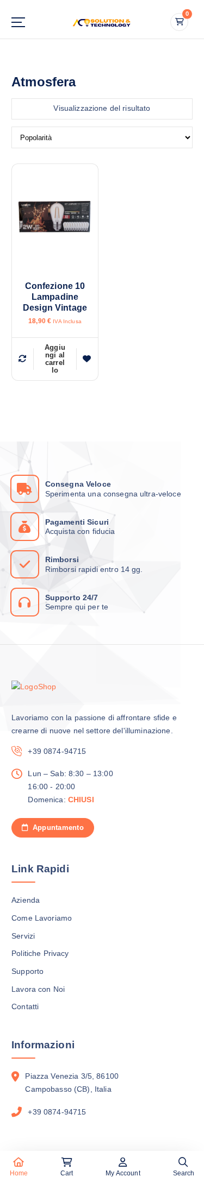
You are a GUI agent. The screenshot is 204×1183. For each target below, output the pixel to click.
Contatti (25, 1006)
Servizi (23, 936)
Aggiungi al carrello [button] (55, 358)
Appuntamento (56, 827)
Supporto (27, 971)
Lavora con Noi (38, 989)
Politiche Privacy (40, 953)
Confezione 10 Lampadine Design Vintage (55, 296)
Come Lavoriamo (41, 918)
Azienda (25, 900)
